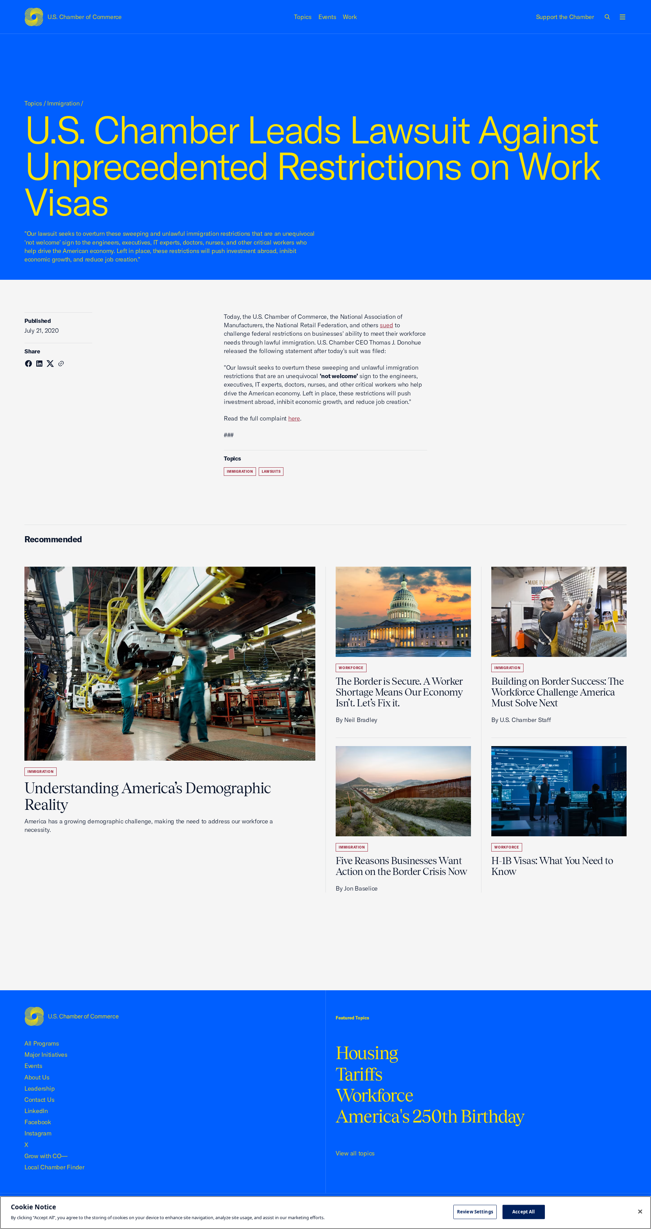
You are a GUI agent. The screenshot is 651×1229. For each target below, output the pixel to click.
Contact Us (39, 1100)
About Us (37, 1077)
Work (350, 17)
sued (386, 325)
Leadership (39, 1088)
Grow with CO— (45, 1156)
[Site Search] (608, 17)
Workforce (351, 668)
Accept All (523, 1212)
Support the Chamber (565, 17)
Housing (367, 1052)
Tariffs (359, 1074)
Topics (303, 17)
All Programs (41, 1043)
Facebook (37, 1122)
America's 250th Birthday (430, 1116)
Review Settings (475, 1212)
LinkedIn (36, 1111)
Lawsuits (271, 471)
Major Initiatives (45, 1054)
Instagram (38, 1133)
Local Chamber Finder (54, 1167)
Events (327, 17)
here (294, 418)
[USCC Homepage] (71, 1016)
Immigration (63, 103)
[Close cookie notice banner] (640, 1211)
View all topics (355, 1153)
